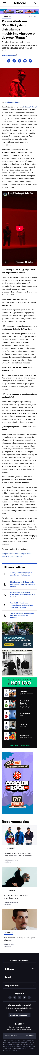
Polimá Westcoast (30, 107)
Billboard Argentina (8, 55)
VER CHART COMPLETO (19, 745)
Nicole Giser (10, 944)
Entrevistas (6, 17)
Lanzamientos (9, 848)
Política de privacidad (17, 1045)
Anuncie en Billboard (19, 960)
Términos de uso (26, 1043)
